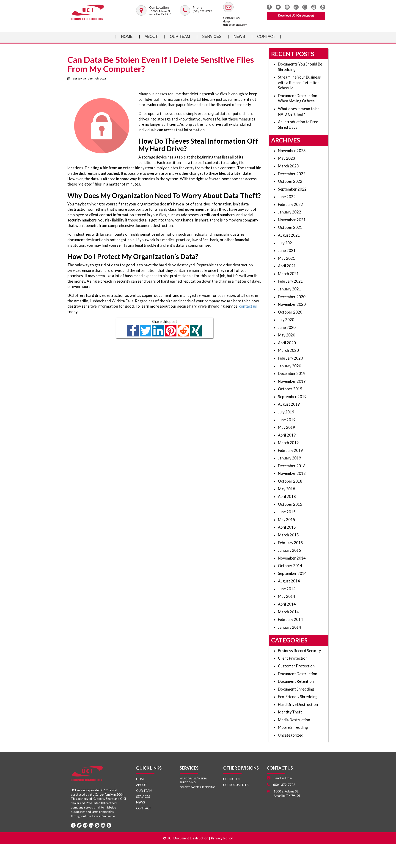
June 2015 (287, 512)
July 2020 (286, 319)
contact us (248, 306)
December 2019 (291, 373)
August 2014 (289, 581)
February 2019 (290, 450)
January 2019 (289, 458)
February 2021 (290, 281)
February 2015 (290, 543)
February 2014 (290, 619)
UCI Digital (232, 779)
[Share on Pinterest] (171, 331)
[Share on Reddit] (183, 331)
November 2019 (292, 381)
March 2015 (288, 535)
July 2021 (286, 243)
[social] (304, 7)
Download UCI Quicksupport (296, 15)
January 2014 (289, 627)
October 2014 (290, 565)
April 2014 (287, 604)
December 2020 (291, 297)
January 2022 (289, 212)
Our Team (180, 37)
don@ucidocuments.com (235, 23)
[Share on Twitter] (145, 331)
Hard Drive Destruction (298, 704)
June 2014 (287, 589)
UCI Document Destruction (187, 838)
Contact (266, 37)
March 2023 (288, 166)
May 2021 (286, 258)
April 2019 (287, 435)
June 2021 (287, 250)
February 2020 (290, 358)
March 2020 (288, 350)
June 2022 (287, 196)
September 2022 (292, 189)
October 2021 (290, 227)
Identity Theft (290, 712)
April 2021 (287, 266)
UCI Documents (236, 785)
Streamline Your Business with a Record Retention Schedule (299, 82)
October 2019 (290, 389)
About (151, 37)
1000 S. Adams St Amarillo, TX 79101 (161, 12)
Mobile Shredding (293, 727)
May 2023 (286, 158)
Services (211, 37)
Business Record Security (299, 650)
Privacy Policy (222, 838)
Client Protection (293, 658)
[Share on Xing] (196, 331)
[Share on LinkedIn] (158, 331)
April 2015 (287, 527)
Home (126, 37)
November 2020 (292, 304)
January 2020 (289, 366)
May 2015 (286, 519)
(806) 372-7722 (202, 11)
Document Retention (296, 681)
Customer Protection (296, 666)
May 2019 (286, 427)
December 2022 (291, 174)
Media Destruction (294, 720)
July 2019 (286, 412)
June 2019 (287, 420)
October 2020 (290, 312)
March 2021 (288, 273)
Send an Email (283, 778)
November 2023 (292, 150)
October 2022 (290, 181)
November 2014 (292, 558)
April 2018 (287, 496)
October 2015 (290, 504)
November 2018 (292, 473)
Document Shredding (296, 689)
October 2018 (290, 481)
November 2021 (292, 220)
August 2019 (289, 404)
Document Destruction (297, 674)
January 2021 (289, 289)
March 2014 (288, 612)
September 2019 (292, 396)
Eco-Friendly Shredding (297, 696)
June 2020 (287, 327)
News (239, 37)
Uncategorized (290, 735)
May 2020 (286, 335)
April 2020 (287, 343)
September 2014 (292, 573)
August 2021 (289, 235)
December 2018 (291, 466)
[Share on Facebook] (133, 331)
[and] (141, 11)
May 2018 (286, 489)
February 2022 (290, 204)
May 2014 (286, 596)
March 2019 (288, 442)
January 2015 (289, 550)
